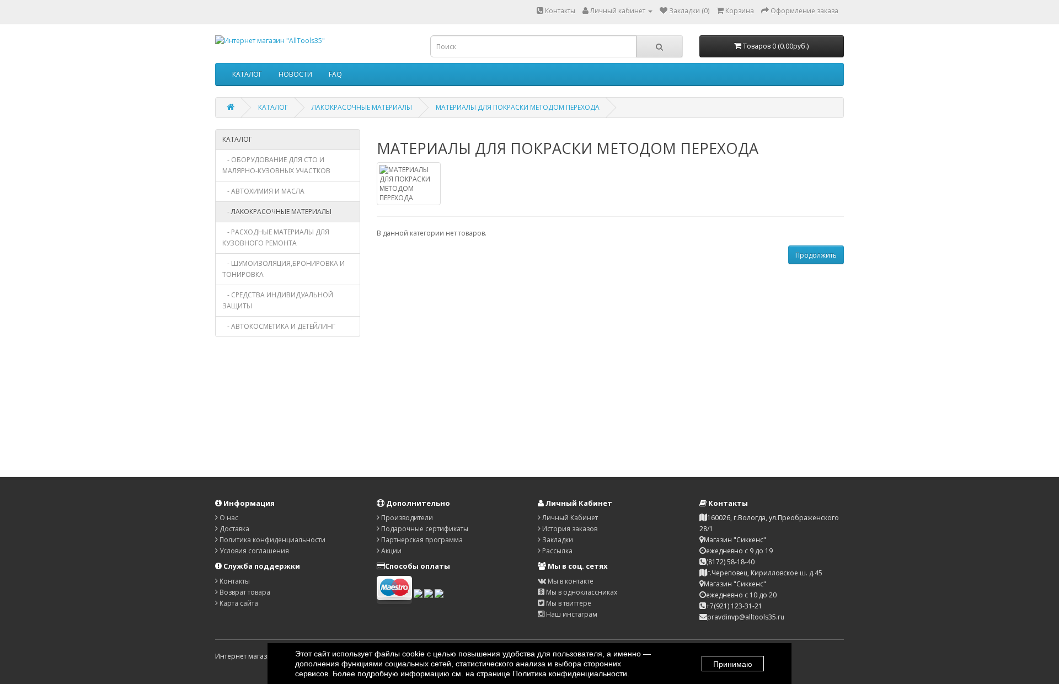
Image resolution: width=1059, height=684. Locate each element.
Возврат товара (244, 592)
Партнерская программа (421, 539)
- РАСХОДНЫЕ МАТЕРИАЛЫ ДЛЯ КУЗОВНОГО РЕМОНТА (275, 237)
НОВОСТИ (295, 74)
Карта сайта (238, 603)
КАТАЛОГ (247, 74)
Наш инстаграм (570, 614)
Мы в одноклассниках (580, 592)
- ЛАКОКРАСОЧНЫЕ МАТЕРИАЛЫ (276, 211)
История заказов (569, 528)
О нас (228, 517)
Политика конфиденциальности (271, 539)
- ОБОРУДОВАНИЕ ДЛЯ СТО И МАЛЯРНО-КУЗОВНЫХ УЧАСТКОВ (276, 165)
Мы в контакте (569, 581)
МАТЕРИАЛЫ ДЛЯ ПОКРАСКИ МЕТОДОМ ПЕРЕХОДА (518, 107)
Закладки (557, 539)
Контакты (559, 10)
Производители (406, 517)
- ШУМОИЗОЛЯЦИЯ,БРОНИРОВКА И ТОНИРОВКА (283, 269)
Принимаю (732, 664)
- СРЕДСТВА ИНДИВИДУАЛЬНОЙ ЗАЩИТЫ (277, 300)
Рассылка (557, 550)
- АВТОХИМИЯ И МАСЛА (263, 191)
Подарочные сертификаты (423, 528)
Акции (390, 550)
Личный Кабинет (569, 517)
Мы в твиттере (567, 603)
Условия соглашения (253, 550)
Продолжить (816, 255)
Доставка (233, 528)
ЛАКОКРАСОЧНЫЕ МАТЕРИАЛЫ (362, 107)
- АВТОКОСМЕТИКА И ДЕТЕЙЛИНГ (278, 326)
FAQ (335, 74)
